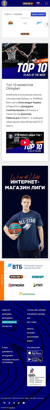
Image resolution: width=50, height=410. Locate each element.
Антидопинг (7, 356)
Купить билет (38, 14)
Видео (30, 341)
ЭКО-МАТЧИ (7, 326)
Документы (7, 352)
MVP (28, 318)
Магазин (31, 333)
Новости (6, 310)
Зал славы (31, 322)
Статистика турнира (36, 310)
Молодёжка (7, 318)
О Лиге (5, 348)
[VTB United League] (4, 3)
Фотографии (32, 337)
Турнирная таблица (36, 314)
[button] (39, 3)
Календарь (7, 314)
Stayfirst (12, 408)
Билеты (30, 329)
